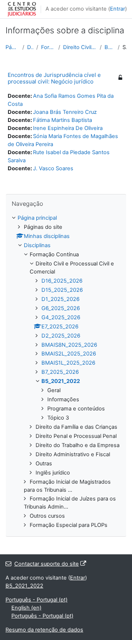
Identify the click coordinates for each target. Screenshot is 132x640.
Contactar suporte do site (46, 564)
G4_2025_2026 (60, 317)
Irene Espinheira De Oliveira (68, 128)
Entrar (117, 8)
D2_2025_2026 (60, 335)
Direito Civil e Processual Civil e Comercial (80, 47)
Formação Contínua (48, 47)
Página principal (12, 47)
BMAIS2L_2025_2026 (68, 353)
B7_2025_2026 (60, 372)
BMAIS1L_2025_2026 (68, 363)
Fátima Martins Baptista (62, 120)
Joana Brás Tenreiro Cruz (65, 112)
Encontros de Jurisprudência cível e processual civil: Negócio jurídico (54, 78)
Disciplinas (30, 47)
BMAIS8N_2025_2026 (69, 345)
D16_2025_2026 (61, 281)
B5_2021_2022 (109, 47)
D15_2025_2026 (62, 290)
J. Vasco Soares (53, 168)
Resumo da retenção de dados (44, 629)
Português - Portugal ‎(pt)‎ (36, 599)
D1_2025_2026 (60, 299)
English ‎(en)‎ (26, 607)
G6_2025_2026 (60, 308)
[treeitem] (66, 371)
